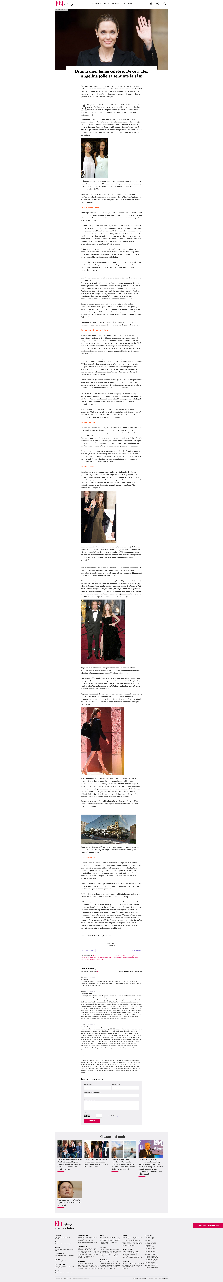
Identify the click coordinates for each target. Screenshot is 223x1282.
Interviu (131, 1263)
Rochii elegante (104, 1240)
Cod (85, 1113)
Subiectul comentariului (92, 1092)
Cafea (128, 1239)
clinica (116, 956)
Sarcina (102, 1249)
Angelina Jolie (134, 956)
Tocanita (124, 1240)
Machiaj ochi (95, 1267)
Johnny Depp (88, 1249)
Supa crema (136, 1240)
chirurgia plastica (127, 957)
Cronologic (138, 971)
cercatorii (89, 959)
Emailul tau (116, 1085)
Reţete (124, 1235)
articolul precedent (88, 950)
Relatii (79, 1239)
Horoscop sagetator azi (151, 1257)
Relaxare (118, 1262)
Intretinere (106, 1263)
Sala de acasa (111, 1268)
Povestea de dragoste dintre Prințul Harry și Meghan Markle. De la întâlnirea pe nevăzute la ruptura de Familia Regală (69, 1164)
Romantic (86, 1237)
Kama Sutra (81, 1240)
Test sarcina (114, 1253)
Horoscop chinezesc (151, 1243)
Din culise (125, 1263)
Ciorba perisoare (127, 1243)
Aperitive (125, 1242)
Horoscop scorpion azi (151, 1256)
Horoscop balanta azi (151, 1264)
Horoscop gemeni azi (151, 1250)
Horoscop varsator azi (151, 1259)
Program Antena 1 (83, 1257)
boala (120, 956)
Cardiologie (103, 1254)
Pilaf (140, 1242)
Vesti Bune (130, 1267)
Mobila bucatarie (127, 1251)
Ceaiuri (107, 1249)
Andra (89, 1253)
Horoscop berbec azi (151, 1265)
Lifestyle (98, 3)
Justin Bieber (85, 1254)
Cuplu (83, 1239)
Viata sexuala (93, 1237)
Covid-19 (136, 1267)
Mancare (125, 1237)
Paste (129, 1237)
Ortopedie (109, 1256)
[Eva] (60, 2)
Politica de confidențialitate (139, 1278)
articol (120, 957)
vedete (112, 956)
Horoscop (115, 3)
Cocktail (130, 1240)
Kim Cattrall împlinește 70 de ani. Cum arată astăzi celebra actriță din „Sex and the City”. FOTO (96, 1163)
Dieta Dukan (111, 1262)
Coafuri (80, 1265)
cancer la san (87, 957)
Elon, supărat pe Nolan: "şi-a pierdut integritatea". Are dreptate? (69, 1202)
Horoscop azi (148, 1240)
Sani (88, 1265)
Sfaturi (57, 1247)
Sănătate (103, 1248)
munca (100, 956)
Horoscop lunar (149, 1247)
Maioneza (135, 1242)
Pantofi (118, 1239)
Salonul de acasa (94, 1268)
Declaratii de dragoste (90, 1242)
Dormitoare (125, 1254)
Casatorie (92, 1239)
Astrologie (148, 1245)
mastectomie (109, 957)
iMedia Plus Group (71, 1278)
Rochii (82, 1263)
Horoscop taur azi (150, 1253)
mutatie (94, 959)
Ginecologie (103, 1251)
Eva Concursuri (60, 1264)
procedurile (100, 959)
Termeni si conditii (152, 1278)
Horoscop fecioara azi (151, 1251)
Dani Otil (80, 1253)
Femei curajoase (132, 1257)
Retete (106, 3)
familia (95, 957)
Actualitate (126, 1261)
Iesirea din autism (130, 1265)
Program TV (81, 1256)
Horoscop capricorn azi (151, 1254)
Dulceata (136, 1239)
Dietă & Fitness (105, 1260)
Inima (111, 1249)
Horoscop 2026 (149, 1237)
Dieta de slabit (115, 1265)
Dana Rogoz (95, 1251)
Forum (130, 3)
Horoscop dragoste (150, 1242)
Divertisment (82, 1246)
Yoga (101, 1263)
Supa (131, 1239)
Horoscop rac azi (150, 1248)
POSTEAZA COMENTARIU (89, 971)
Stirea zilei (137, 1263)
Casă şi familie (127, 1249)
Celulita (88, 1267)
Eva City (57, 1271)
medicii (116, 957)
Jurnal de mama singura (136, 1256)
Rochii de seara (108, 1237)
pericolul (83, 959)
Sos (141, 1237)
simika (83, 1056)
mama (104, 956)
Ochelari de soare (111, 1242)
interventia (135, 957)
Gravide (124, 1257)
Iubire (87, 1239)
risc (92, 957)
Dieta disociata (104, 1266)
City (123, 3)
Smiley (85, 1253)
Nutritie (108, 1265)
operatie (100, 957)
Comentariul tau (89, 1100)
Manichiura (94, 1265)
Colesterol (118, 1251)
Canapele (136, 1253)
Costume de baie (110, 1239)
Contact (166, 1278)
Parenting (125, 1256)
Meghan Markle (82, 1248)
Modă (102, 1235)
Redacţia (161, 1278)
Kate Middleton (91, 1248)
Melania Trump (93, 1254)
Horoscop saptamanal (151, 1267)
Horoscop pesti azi (150, 1261)
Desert (130, 1242)
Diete (101, 1262)
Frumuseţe (81, 1262)
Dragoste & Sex (83, 1235)
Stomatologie (111, 1251)
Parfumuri (91, 1263)
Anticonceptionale (105, 1253)
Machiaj (84, 1265)
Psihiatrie (115, 1256)
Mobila (131, 1253)
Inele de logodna (114, 1240)
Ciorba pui (136, 1243)
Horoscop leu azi (150, 1262)
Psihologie (116, 1249)
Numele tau (88, 1085)
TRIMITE (92, 1121)
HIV (105, 1256)
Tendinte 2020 (104, 1243)
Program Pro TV (89, 1256)
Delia (93, 1253)
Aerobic (112, 1263)
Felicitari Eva (59, 1254)
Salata (124, 1239)
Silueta (111, 1266)
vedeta (108, 956)
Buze (84, 1267)
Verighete (103, 1242)
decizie (128, 956)
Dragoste (80, 1237)
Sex (97, 1239)
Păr (78, 1263)
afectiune (95, 956)
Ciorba (134, 1237)
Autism (140, 1257)
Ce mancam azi (130, 1245)
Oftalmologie (111, 1254)
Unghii (86, 1263)
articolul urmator (135, 950)
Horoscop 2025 (149, 1239)
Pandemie (125, 1268)
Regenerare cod (120, 1116)
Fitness (106, 1262)
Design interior (134, 1254)
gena (104, 957)
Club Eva (58, 1235)
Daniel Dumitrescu (112, 943)
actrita (124, 956)
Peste (137, 1237)
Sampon (80, 1267)
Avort (116, 1254)
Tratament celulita (83, 1268)
